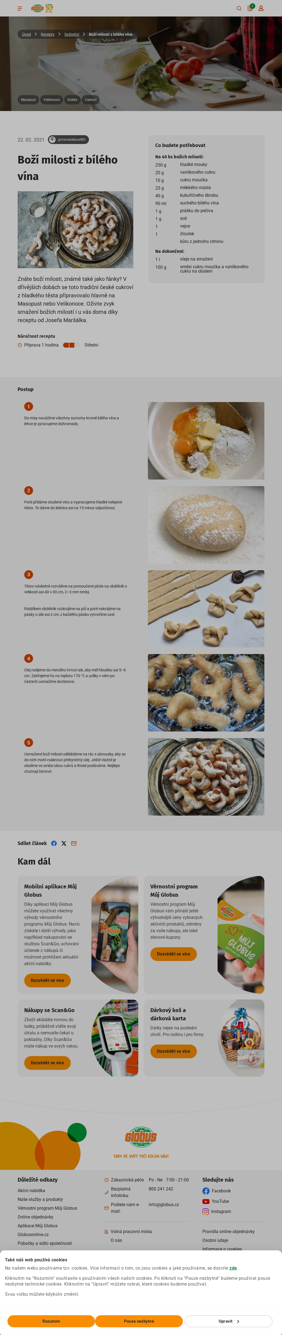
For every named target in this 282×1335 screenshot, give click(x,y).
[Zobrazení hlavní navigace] (20, 8)
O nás (116, 1240)
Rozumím (51, 1321)
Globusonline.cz (33, 1234)
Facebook (221, 1190)
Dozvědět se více (47, 980)
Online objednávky (35, 1217)
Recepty (48, 34)
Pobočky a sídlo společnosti (45, 1243)
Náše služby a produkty (40, 1199)
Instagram (221, 1211)
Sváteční (71, 34)
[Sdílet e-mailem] (74, 843)
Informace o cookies (222, 1249)
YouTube (220, 1201)
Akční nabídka (31, 1190)
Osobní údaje (215, 1240)
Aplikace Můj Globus (38, 1225)
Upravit (225, 1321)
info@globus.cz (164, 1204)
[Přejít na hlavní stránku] (37, 8)
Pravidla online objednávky (228, 1231)
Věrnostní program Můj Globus (47, 1208)
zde (233, 1268)
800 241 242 (161, 1189)
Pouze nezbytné (139, 1321)
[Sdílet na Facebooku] (54, 843)
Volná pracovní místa (131, 1231)
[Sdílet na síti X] (64, 843)
